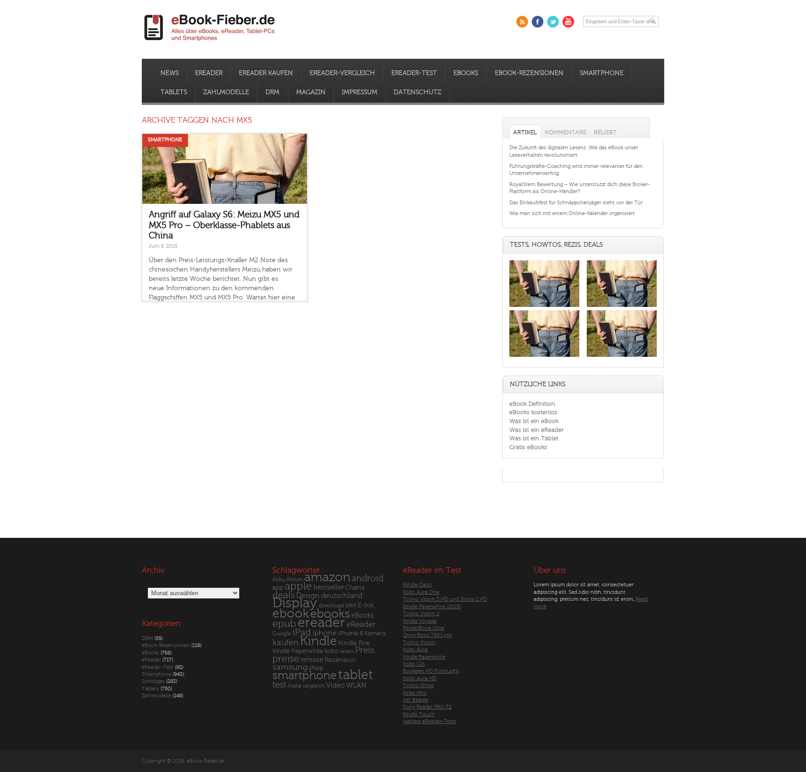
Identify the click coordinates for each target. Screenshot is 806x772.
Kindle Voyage (420, 621)
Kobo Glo (414, 664)
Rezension (340, 660)
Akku (278, 579)
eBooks (465, 73)
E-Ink (366, 605)
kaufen (285, 642)
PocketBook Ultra (423, 628)
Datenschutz (417, 92)
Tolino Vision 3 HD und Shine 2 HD (445, 599)
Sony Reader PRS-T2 (427, 707)
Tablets (173, 92)
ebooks (330, 614)
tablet (355, 675)
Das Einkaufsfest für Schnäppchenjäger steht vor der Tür (576, 203)
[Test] (544, 307)
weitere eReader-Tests (429, 721)
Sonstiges (153, 681)
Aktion (294, 580)
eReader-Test (414, 73)
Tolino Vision (419, 643)
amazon (327, 577)
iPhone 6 (350, 633)
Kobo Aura (415, 650)
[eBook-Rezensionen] (544, 357)
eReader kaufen (266, 73)
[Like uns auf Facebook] (537, 22)
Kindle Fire (354, 643)
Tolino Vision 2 (421, 614)
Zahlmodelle (226, 92)
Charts (354, 587)
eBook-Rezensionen (529, 73)
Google (281, 634)
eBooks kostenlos (533, 412)
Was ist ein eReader (536, 429)
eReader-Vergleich (342, 73)
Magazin (311, 92)
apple (298, 586)
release (312, 660)
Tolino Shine (418, 685)
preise (285, 659)
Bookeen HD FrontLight (431, 671)
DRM (272, 92)
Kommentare (565, 132)
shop (316, 667)
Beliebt (605, 132)
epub (284, 624)
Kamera (375, 633)
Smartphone (602, 73)
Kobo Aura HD (420, 678)
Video (335, 685)
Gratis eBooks (528, 447)
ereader (321, 623)
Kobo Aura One (421, 592)
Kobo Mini (415, 693)
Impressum (359, 92)
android (367, 579)
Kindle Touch (419, 714)
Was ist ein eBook (533, 420)
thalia (294, 686)
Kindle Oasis (417, 585)
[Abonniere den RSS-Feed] (522, 22)
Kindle (318, 640)
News (169, 73)
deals (283, 595)
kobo (332, 651)
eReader (208, 73)
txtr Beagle (415, 700)
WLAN (356, 685)
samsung (289, 667)
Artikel (525, 132)
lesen (347, 651)
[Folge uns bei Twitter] (553, 22)
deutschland (341, 595)
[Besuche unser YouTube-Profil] (568, 22)
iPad (301, 632)
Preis (364, 650)
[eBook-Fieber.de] (210, 43)
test (279, 685)
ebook (290, 613)
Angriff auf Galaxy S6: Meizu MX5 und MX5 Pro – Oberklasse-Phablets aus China (224, 225)
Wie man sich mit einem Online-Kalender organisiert (572, 213)
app (277, 587)
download (331, 606)
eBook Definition (532, 403)
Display (294, 603)
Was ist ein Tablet (533, 438)
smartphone (304, 675)
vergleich (314, 686)
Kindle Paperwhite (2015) (432, 607)
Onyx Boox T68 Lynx (427, 635)
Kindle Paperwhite (297, 650)
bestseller (328, 587)
